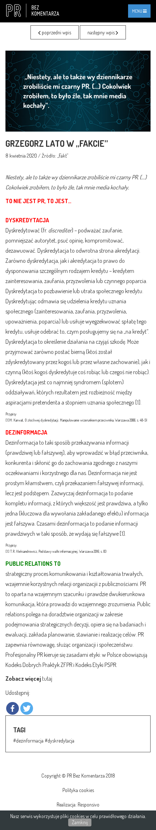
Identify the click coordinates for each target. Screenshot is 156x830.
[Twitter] (26, 708)
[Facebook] (12, 708)
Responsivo (88, 804)
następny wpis (101, 32)
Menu (141, 13)
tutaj (47, 678)
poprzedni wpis (56, 32)
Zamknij (80, 822)
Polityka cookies (78, 790)
